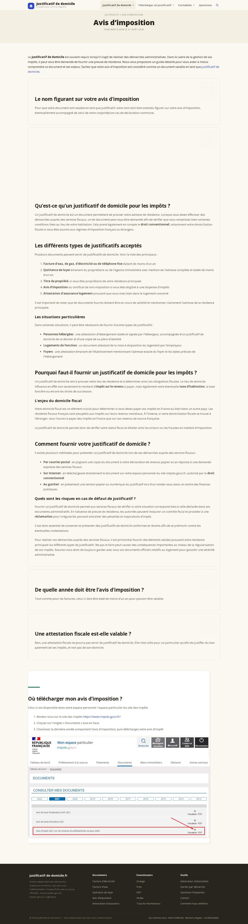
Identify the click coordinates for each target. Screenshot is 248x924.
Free (139, 886)
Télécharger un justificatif (154, 5)
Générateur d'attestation (194, 881)
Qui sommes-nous (157, 917)
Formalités (185, 5)
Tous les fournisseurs (148, 903)
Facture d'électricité (103, 881)
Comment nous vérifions (194, 903)
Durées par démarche (192, 886)
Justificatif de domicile (55, 3)
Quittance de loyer (102, 892)
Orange (140, 881)
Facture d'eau (100, 886)
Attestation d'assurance (105, 903)
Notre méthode (176, 917)
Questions (205, 5)
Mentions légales (193, 917)
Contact (184, 898)
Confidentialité (211, 917)
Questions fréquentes (192, 892)
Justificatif (112, 14)
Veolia (139, 898)
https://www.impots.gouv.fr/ (102, 717)
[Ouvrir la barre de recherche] (217, 5)
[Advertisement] (125, 168)
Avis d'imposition (101, 898)
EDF (138, 892)
